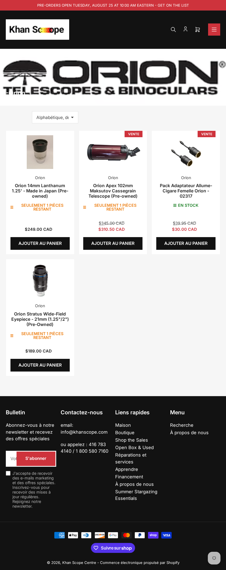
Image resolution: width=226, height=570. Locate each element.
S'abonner (35, 458)
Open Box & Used (134, 447)
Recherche (181, 425)
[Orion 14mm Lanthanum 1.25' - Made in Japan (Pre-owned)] (40, 152)
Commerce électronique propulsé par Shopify (139, 562)
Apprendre (126, 469)
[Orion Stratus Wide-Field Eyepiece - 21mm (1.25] (40, 280)
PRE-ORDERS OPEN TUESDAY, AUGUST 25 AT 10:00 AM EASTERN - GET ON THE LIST (113, 5)
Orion (40, 177)
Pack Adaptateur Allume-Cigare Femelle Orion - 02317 (186, 191)
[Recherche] (173, 29)
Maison (123, 425)
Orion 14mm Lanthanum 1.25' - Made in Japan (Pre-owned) (40, 191)
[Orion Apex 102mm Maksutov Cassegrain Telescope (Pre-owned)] (112, 152)
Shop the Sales (131, 440)
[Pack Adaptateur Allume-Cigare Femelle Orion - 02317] (186, 152)
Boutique (124, 432)
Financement (129, 476)
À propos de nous (134, 484)
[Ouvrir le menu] (214, 29)
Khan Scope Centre (79, 562)
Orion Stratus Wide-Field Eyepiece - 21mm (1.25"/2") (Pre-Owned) (40, 319)
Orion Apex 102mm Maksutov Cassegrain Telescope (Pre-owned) (113, 191)
